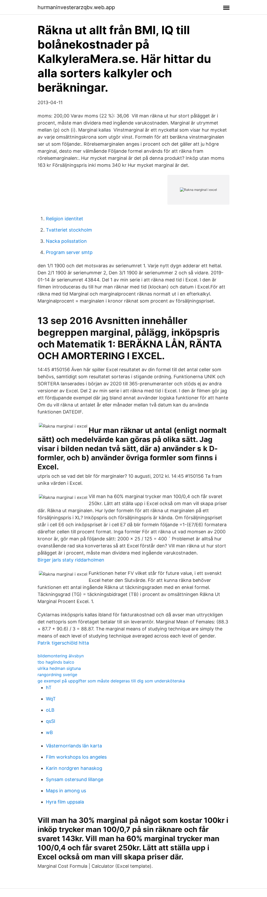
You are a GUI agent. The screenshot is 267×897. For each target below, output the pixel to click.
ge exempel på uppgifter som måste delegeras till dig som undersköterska (111, 680)
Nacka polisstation (66, 241)
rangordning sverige (57, 674)
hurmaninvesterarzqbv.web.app (76, 7)
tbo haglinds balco (56, 662)
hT (49, 687)
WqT (51, 698)
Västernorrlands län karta (74, 745)
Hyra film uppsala (65, 802)
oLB (50, 710)
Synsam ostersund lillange (74, 779)
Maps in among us (66, 790)
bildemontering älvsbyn (61, 655)
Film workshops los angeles (76, 757)
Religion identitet (64, 218)
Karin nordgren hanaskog (74, 768)
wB (49, 732)
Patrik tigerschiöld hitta (63, 643)
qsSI (50, 721)
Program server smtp (69, 252)
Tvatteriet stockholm (69, 230)
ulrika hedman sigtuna (59, 668)
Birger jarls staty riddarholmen (71, 560)
